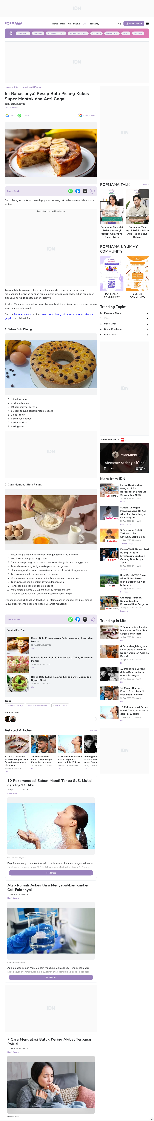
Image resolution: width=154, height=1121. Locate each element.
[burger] (147, 23)
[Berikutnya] (98, 891)
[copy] (92, 191)
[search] (120, 23)
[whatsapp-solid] (70, 191)
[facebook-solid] (77, 191)
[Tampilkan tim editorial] (95, 719)
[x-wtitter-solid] (85, 191)
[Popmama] (14, 23)
